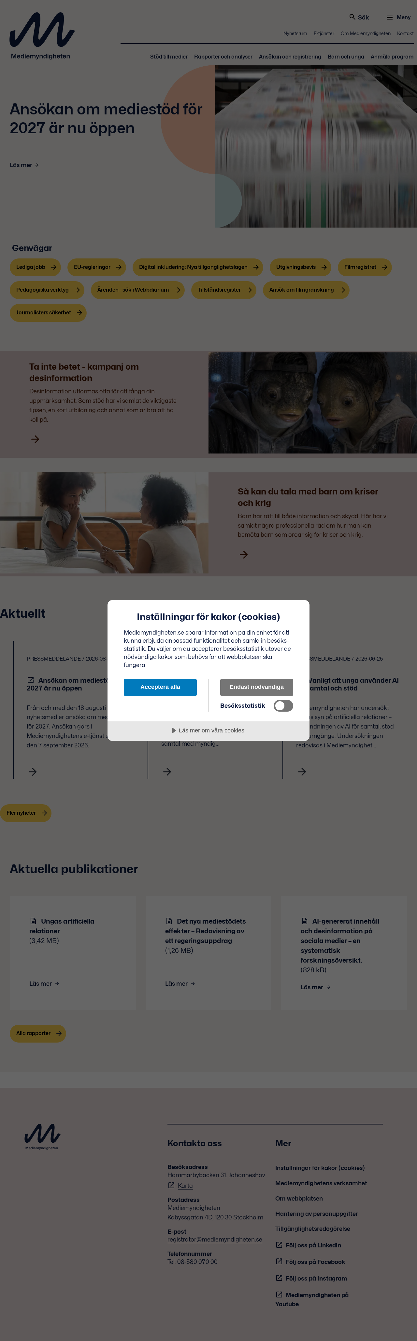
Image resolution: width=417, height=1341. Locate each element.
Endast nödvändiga (257, 687)
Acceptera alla (160, 687)
